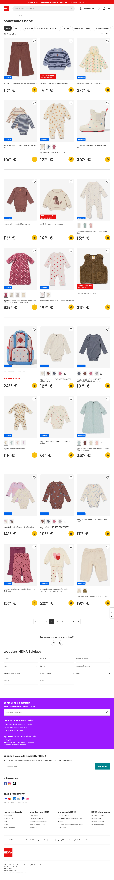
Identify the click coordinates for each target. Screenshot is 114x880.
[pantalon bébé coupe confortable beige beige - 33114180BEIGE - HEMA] (79, 590)
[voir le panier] (104, 8)
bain (57, 28)
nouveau (13, 16)
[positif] (53, 643)
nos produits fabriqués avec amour (70, 825)
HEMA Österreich (97, 825)
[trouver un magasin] (107, 712)
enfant (17, 28)
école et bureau (46, 673)
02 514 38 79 (9, 740)
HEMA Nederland (97, 815)
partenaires (62, 828)
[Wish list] (98, 8)
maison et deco (9, 828)
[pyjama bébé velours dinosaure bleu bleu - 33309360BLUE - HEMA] (48, 147)
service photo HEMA (37, 825)
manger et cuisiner (82, 28)
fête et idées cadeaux (12, 673)
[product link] (20, 59)
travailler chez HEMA (65, 818)
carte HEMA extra (36, 818)
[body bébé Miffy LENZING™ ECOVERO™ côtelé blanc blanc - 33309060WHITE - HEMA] (42, 373)
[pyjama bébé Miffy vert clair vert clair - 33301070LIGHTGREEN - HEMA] (12, 442)
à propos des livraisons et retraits (18, 724)
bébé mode (8, 815)
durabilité (61, 821)
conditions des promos (38, 821)
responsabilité (41, 840)
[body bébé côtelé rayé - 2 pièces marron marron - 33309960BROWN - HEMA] (12, 521)
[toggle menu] (109, 8)
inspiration (33, 828)
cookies (86, 840)
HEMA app (34, 815)
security (51, 840)
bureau (6, 831)
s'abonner (102, 766)
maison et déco (44, 28)
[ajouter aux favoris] (34, 41)
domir (6, 825)
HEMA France (96, 818)
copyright (60, 840)
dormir (66, 28)
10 (73, 621)
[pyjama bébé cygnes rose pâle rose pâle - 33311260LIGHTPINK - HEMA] (17, 442)
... (68, 621)
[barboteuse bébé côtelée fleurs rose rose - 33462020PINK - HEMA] (91, 225)
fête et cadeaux (102, 28)
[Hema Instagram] (9, 783)
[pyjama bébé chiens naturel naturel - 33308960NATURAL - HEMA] (6, 442)
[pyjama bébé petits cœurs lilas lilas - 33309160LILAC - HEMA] (23, 442)
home (6, 16)
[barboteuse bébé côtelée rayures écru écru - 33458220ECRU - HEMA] (48, 295)
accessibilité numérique (12, 840)
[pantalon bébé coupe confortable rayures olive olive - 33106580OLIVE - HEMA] (85, 590)
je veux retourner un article (16, 727)
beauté (6, 681)
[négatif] (60, 643)
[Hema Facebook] (5, 783)
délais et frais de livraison (15, 730)
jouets (42, 681)
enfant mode (8, 818)
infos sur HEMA (63, 815)
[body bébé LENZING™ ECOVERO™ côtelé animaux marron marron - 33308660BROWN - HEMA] (48, 373)
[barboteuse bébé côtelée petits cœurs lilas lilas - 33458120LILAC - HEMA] (42, 295)
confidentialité (28, 840)
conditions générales (73, 840)
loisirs (78, 673)
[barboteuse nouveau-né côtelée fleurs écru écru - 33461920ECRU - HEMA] (79, 225)
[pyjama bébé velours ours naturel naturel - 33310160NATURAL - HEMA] (42, 147)
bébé (7, 28)
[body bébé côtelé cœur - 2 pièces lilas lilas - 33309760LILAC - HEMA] (6, 521)
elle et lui (29, 28)
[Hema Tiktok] (14, 783)
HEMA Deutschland (98, 821)
